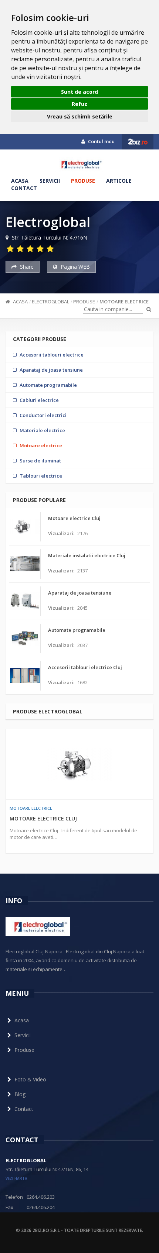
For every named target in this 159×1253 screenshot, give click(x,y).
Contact (24, 188)
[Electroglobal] (80, 164)
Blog (20, 1094)
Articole (119, 180)
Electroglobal (50, 301)
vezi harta (16, 1178)
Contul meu (101, 141)
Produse (83, 180)
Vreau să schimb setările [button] (79, 116)
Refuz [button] (79, 103)
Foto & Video (30, 1079)
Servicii (50, 180)
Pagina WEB (74, 266)
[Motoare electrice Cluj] (79, 764)
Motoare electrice (124, 301)
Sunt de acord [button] (79, 91)
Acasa (19, 180)
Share (26, 266)
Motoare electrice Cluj (43, 818)
